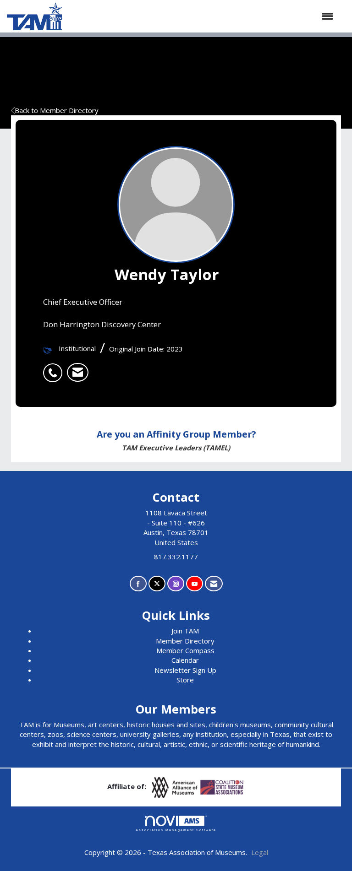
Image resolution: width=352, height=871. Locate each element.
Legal (259, 852)
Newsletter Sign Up (185, 670)
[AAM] (175, 786)
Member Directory (185, 640)
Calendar (185, 660)
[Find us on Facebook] (138, 584)
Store (185, 679)
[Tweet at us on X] (156, 584)
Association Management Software (176, 830)
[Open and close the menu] (202, 16)
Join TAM (185, 630)
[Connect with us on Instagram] (175, 584)
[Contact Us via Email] (214, 584)
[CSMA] (222, 786)
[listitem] (55, 368)
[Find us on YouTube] (194, 584)
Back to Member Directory (57, 110)
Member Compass (185, 650)
